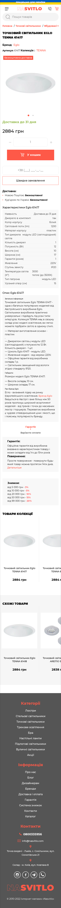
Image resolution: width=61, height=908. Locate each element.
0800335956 (32, 834)
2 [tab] (33, 115)
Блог (30, 777)
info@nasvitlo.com (33, 841)
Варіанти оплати (30, 432)
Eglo (16, 44)
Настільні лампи (30, 738)
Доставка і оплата (31, 794)
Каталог (30, 816)
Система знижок (30, 805)
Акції (30, 755)
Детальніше (14, 467)
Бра (30, 732)
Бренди (30, 788)
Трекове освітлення (30, 727)
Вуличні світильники (30, 749)
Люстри (30, 710)
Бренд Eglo (45, 395)
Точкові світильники (30, 721)
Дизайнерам (30, 783)
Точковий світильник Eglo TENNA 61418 (19, 660)
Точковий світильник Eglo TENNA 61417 (19, 570)
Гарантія (30, 426)
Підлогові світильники (30, 743)
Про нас (30, 772)
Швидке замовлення (30, 180)
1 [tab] (28, 115)
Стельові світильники (30, 716)
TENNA (41, 50)
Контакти (30, 810)
